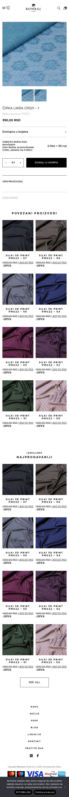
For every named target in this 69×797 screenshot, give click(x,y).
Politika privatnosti (45, 792)
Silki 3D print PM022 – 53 (18, 363)
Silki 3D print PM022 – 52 (51, 363)
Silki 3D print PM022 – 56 (51, 256)
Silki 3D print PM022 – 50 (51, 417)
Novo (34, 707)
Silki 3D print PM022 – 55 (18, 310)
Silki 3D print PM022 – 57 (18, 256)
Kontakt (34, 741)
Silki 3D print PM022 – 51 (18, 417)
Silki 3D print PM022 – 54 (51, 310)
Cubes (58, 767)
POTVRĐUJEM (23, 792)
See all (34, 682)
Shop (34, 721)
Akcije (34, 714)
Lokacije (34, 734)
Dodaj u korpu (46, 162)
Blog (34, 728)
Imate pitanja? (10, 197)
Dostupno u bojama (15, 132)
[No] (65, 786)
